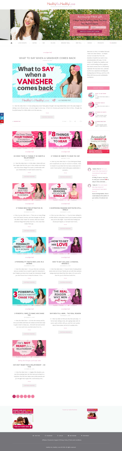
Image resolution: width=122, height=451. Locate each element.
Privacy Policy (64, 440)
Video (39, 360)
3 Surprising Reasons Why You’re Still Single (65, 209)
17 (28, 396)
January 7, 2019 (65, 158)
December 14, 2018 (29, 265)
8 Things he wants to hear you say (65, 156)
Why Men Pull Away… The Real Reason (65, 313)
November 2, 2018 (65, 315)
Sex (44, 42)
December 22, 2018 (29, 212)
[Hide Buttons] (1, 124)
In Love (53, 42)
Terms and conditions (75, 440)
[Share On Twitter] (2, 118)
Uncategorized (47, 52)
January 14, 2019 (47, 60)
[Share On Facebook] (2, 114)
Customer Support (53, 440)
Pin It (77, 68)
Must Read (34, 360)
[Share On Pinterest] (2, 121)
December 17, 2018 (65, 212)
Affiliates (44, 440)
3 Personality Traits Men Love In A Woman (29, 262)
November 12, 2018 (29, 317)
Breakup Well (65, 42)
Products (101, 42)
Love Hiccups (22, 42)
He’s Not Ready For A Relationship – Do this (29, 365)
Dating (35, 42)
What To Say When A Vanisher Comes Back (47, 58)
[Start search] (110, 43)
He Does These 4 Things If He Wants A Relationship (29, 157)
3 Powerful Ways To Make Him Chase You (29, 314)
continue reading (47, 117)
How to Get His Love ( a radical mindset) (65, 262)
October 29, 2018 (29, 369)
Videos (89, 42)
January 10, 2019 (29, 160)
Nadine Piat (17, 121)
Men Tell (78, 42)
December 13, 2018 (65, 265)
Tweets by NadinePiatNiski (69, 409)
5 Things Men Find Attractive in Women (29, 209)
